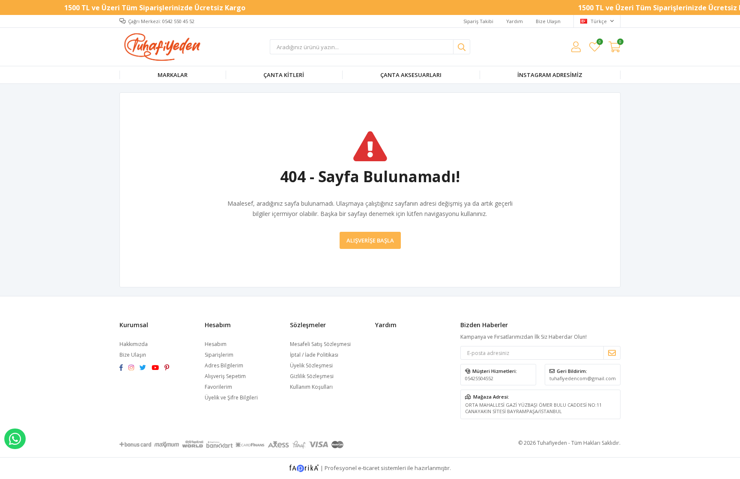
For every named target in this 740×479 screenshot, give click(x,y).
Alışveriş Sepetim (225, 376)
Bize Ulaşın (548, 21)
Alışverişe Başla (370, 240)
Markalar (173, 75)
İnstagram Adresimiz (549, 75)
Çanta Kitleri (283, 75)
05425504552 (479, 378)
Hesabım (216, 344)
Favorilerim (599, 42)
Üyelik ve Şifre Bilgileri (231, 397)
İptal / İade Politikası (314, 354)
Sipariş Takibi (478, 21)
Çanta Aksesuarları (411, 75)
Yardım (514, 21)
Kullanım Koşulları (311, 386)
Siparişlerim (219, 354)
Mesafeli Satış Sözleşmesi (320, 344)
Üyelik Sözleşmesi (311, 365)
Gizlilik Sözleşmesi (312, 376)
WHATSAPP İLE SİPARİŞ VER (15, 439)
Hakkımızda (133, 344)
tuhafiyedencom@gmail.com (582, 378)
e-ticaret (368, 468)
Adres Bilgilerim (224, 365)
